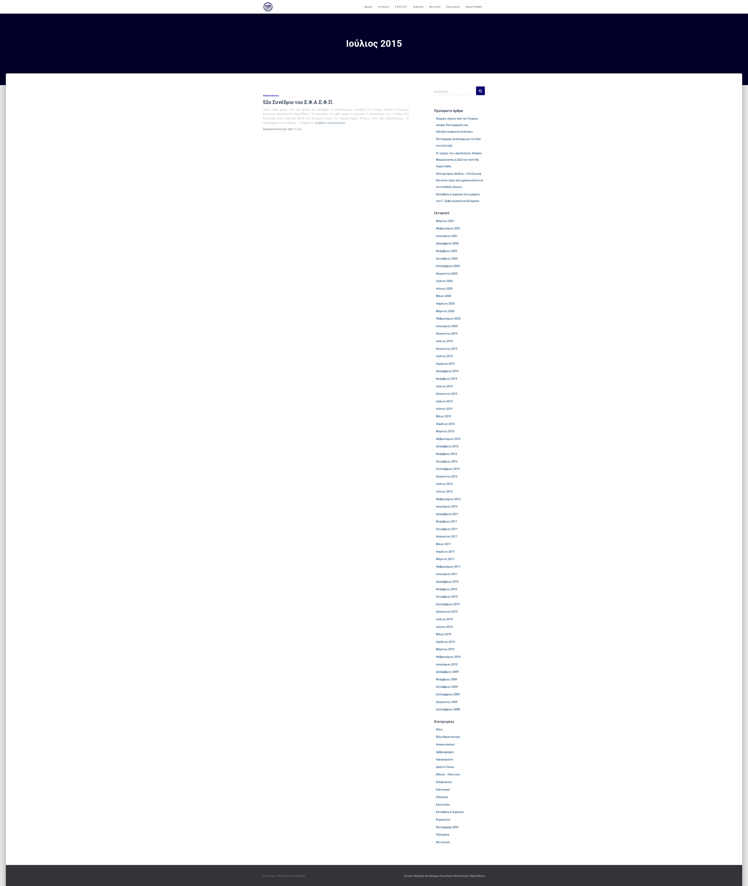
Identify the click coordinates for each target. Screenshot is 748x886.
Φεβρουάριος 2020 (448, 318)
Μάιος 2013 (443, 416)
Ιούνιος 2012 (444, 491)
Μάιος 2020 (443, 296)
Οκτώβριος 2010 (447, 596)
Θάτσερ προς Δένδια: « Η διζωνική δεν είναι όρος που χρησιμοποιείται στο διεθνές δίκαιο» (459, 180)
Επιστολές (443, 804)
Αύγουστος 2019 (446, 333)
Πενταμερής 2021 (447, 827)
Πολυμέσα (442, 834)
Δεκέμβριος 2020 (447, 243)
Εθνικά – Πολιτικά (448, 774)
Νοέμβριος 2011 (446, 521)
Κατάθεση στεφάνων (450, 812)
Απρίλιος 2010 (445, 641)
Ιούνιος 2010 (444, 626)
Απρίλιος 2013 (445, 423)
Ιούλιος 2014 (444, 386)
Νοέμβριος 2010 (446, 589)
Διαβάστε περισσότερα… (331, 122)
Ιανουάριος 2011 (447, 574)
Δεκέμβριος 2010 (447, 581)
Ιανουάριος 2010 (447, 664)
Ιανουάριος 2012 (447, 506)
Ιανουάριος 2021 (447, 236)
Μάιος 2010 (443, 634)
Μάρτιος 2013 (445, 431)
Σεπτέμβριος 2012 (448, 468)
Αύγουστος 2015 (446, 348)
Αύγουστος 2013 (446, 393)
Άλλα (439, 729)
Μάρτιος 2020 (445, 311)
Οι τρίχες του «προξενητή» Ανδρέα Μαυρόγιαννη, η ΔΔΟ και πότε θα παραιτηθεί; (459, 160)
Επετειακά (443, 789)
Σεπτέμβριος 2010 (448, 604)
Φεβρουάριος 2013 (448, 438)
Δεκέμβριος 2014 (447, 371)
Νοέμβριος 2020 (446, 251)
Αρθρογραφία (445, 752)
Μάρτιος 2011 (445, 559)
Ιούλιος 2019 (444, 341)
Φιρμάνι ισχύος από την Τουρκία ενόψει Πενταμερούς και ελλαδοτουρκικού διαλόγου (457, 125)
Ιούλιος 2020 (444, 281)
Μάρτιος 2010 (445, 649)
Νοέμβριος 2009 (446, 679)
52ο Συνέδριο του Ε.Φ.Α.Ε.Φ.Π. (298, 102)
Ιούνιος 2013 (444, 408)
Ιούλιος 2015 (444, 356)
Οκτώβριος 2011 (447, 529)
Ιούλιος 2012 (444, 483)
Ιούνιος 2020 (444, 288)
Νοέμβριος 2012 (446, 453)
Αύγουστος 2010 (446, 611)
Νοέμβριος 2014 (446, 378)
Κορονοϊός (443, 819)
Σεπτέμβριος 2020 (448, 266)
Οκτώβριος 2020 (447, 258)
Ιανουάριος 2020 (447, 326)
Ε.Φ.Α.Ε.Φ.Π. (401, 6)
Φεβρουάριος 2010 (448, 656)
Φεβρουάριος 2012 (448, 499)
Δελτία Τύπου (445, 767)
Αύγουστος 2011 (446, 536)
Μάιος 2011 (443, 544)
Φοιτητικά (434, 6)
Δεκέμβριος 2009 (447, 671)
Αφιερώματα (444, 759)
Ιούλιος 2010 (444, 619)
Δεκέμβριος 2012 (447, 446)
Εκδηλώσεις (444, 782)
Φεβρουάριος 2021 (448, 228)
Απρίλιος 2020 (445, 303)
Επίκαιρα (442, 797)
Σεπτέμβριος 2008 (448, 709)
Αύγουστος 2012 (446, 476)
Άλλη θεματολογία (448, 736)
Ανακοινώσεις (271, 95)
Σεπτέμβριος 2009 (448, 694)
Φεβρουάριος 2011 (448, 566)
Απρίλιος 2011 (445, 551)
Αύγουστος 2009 (446, 702)
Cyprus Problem (473, 6)
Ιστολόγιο (383, 6)
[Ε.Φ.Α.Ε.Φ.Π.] (268, 7)
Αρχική (368, 6)
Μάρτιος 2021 (445, 221)
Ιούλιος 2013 (444, 401)
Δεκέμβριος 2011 (447, 514)
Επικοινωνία (453, 6)
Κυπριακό (418, 6)
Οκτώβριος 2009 (447, 686)
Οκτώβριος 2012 (447, 461)
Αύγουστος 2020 (446, 273)
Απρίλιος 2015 (445, 363)
